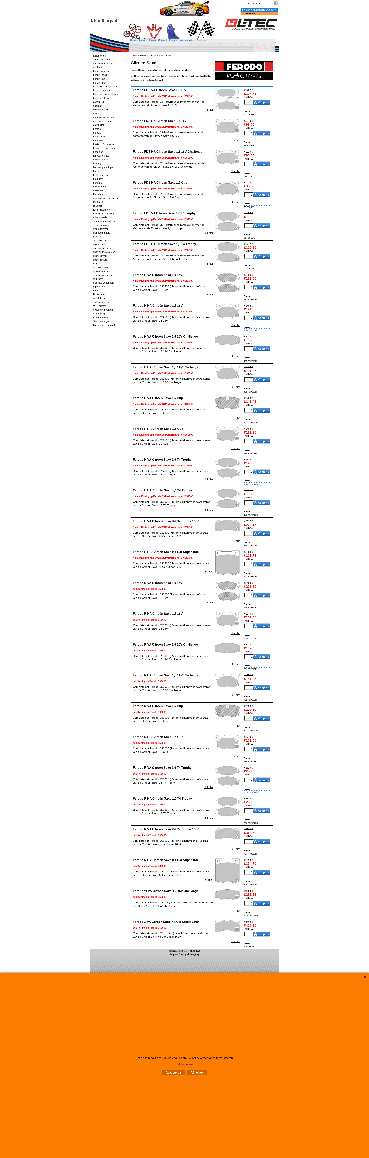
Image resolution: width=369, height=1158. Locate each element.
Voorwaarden (187, 40)
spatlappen (99, 244)
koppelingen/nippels (104, 167)
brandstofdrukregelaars (105, 94)
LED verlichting (101, 175)
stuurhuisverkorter (102, 275)
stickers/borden (101, 267)
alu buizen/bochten (103, 63)
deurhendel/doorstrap (104, 117)
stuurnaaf (98, 279)
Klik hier (208, 110)
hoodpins (98, 152)
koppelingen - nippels (104, 325)
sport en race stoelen (104, 252)
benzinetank (99, 79)
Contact (162, 40)
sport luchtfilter (100, 256)
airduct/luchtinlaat (102, 59)
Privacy (173, 40)
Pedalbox (98, 194)
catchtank (98, 105)
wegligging (99, 313)
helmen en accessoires (105, 148)
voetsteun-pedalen (103, 309)
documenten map (102, 121)
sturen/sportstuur (102, 271)
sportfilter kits (100, 259)
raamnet (97, 206)
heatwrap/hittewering (104, 144)
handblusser (99, 136)
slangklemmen (101, 229)
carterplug (98, 102)
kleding (97, 163)
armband (98, 67)
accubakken (99, 55)
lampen (97, 171)
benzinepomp (100, 75)
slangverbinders (101, 232)
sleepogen (98, 236)
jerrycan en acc (101, 156)
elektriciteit (98, 125)
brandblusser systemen (105, 86)
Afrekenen (202, 40)
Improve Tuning (147, 40)
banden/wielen (101, 71)
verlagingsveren (101, 302)
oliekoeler (98, 190)
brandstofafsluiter (102, 90)
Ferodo (97, 129)
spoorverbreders (102, 248)
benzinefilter (99, 82)
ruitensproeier (100, 217)
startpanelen (99, 263)
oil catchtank (99, 186)
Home (133, 40)
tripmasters (99, 286)
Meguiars (98, 179)
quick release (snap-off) (105, 198)
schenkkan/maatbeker (104, 221)
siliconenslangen (102, 225)
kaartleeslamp (100, 159)
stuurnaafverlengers (103, 283)
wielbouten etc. (101, 317)
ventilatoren (99, 298)
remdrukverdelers (102, 209)
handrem (98, 140)
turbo (96, 290)
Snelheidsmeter (101, 240)
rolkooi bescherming (104, 213)
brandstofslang (101, 98)
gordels (97, 132)
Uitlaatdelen (99, 294)
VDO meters (99, 306)
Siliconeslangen (101, 321)
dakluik (97, 113)
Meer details (185, 1063)
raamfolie (98, 202)
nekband (97, 182)
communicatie (100, 109)
